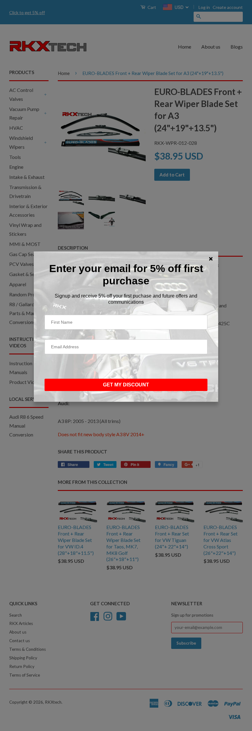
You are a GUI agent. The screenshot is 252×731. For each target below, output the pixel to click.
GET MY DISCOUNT (126, 384)
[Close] (210, 258)
